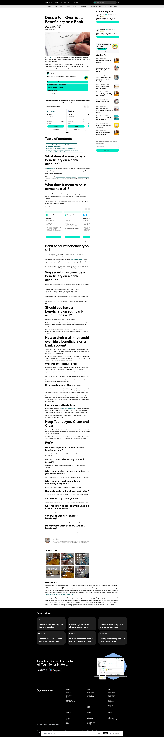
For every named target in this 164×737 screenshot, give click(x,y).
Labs (67, 722)
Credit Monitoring (111, 692)
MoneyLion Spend (90, 692)
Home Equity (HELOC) (70, 701)
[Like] (48, 94)
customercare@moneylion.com (114, 719)
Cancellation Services (112, 706)
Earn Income (89, 695)
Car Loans (68, 704)
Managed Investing (90, 699)
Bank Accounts (90, 693)
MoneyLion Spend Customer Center (94, 726)
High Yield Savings (90, 696)
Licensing (89, 723)
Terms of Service (77, 730)
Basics (55, 11)
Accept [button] (105, 733)
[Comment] (50, 94)
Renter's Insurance (111, 702)
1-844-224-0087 (111, 718)
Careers (67, 717)
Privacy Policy (89, 719)
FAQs (88, 717)
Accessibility (89, 724)
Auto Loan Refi (110, 697)
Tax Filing (109, 700)
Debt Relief (110, 693)
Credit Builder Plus (69, 699)
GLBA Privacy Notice (91, 722)
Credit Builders (69, 697)
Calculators (68, 719)
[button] (114, 733)
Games (88, 705)
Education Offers (111, 701)
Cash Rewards (89, 707)
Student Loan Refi (111, 695)
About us (68, 715)
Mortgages (68, 702)
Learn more (55, 733)
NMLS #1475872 (91, 730)
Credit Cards (68, 693)
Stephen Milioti (52, 29)
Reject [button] (99, 733)
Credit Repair (110, 705)
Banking (50, 11)
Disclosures (98, 730)
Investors (68, 721)
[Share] (54, 94)
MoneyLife (68, 718)
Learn (46, 11)
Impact (67, 723)
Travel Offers (110, 704)
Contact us (89, 715)
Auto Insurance (111, 696)
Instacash (68, 696)
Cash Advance (69, 695)
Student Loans (69, 700)
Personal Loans (69, 692)
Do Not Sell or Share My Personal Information (95, 721)
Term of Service (90, 718)
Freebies (88, 706)
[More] (87, 73)
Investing (88, 697)
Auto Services (110, 699)
